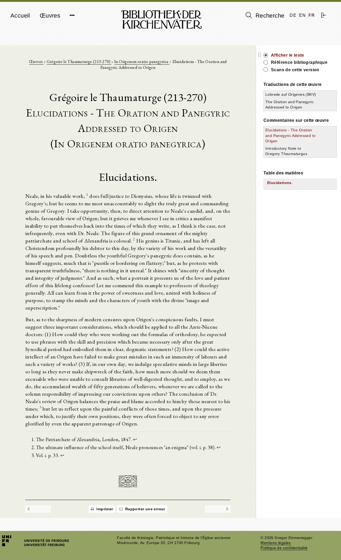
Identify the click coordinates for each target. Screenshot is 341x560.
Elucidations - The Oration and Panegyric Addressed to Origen (290, 135)
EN (302, 15)
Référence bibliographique (299, 62)
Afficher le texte (287, 55)
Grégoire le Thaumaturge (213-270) (79, 61)
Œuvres (50, 15)
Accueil (20, 15)
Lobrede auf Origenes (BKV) (290, 94)
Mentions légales (276, 543)
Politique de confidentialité (284, 548)
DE (293, 15)
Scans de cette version (295, 70)
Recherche (269, 15)
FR (311, 15)
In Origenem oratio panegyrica (141, 61)
